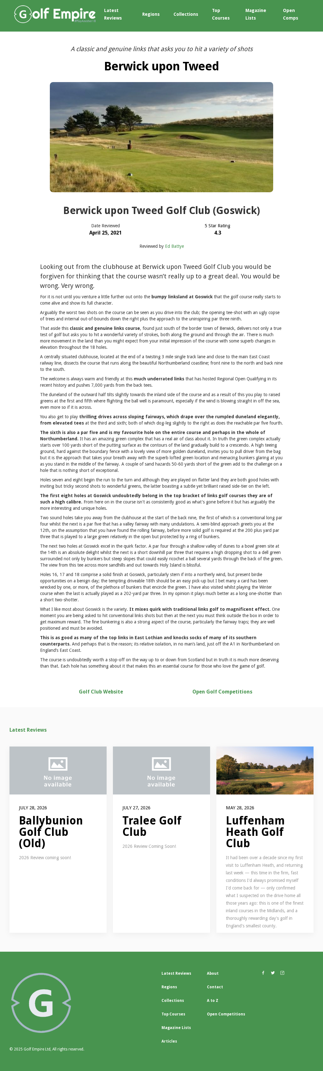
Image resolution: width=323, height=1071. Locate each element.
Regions (151, 14)
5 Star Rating (217, 225)
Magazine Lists (255, 14)
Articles (169, 1041)
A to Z (212, 1000)
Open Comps (290, 14)
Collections (185, 14)
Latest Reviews (113, 14)
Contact (215, 987)
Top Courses (221, 14)
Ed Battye (174, 246)
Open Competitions (226, 1014)
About (213, 973)
